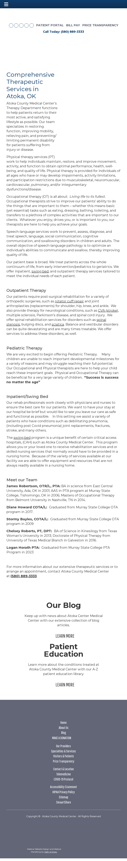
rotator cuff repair (69, 301)
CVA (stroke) (108, 310)
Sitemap (63, 797)
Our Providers (63, 746)
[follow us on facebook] (11, 25)
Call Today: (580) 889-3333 (63, 32)
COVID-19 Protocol (63, 779)
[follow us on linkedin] (26, 25)
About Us (63, 727)
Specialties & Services (63, 751)
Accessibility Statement (63, 787)
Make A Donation (61, 738)
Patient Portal (50, 25)
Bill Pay (73, 25)
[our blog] (16, 25)
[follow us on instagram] (21, 25)
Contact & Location (63, 769)
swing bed (40, 271)
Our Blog (63, 605)
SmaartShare (63, 802)
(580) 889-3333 (24, 576)
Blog (63, 732)
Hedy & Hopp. (50, 852)
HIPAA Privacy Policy (63, 792)
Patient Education (63, 650)
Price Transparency (100, 25)
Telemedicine (63, 774)
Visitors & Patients (63, 756)
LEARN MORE (66, 636)
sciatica (58, 324)
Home (63, 722)
